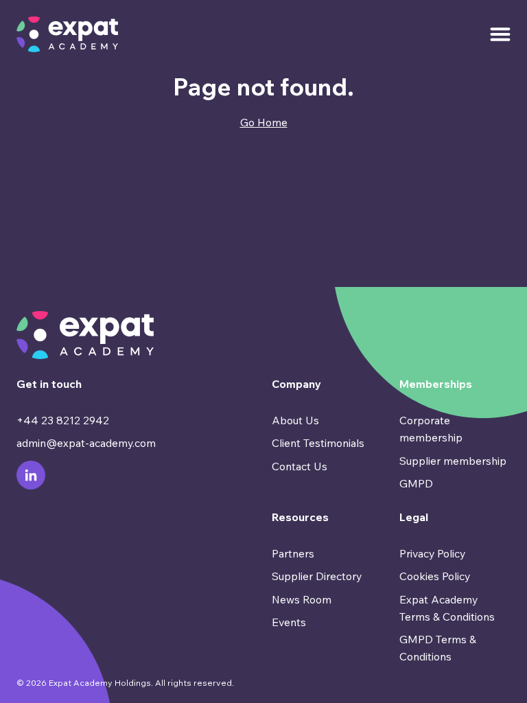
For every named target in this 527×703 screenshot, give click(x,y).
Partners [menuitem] (293, 553)
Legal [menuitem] (413, 517)
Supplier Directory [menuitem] (317, 576)
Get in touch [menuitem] (49, 384)
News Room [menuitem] (301, 599)
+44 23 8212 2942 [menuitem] (62, 420)
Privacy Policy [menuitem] (432, 553)
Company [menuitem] (296, 384)
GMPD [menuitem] (416, 483)
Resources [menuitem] (300, 517)
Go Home (264, 122)
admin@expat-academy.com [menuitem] (86, 443)
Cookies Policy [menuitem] (434, 576)
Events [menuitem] (289, 622)
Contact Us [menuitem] (299, 466)
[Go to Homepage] (67, 34)
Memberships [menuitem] (435, 384)
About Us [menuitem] (295, 420)
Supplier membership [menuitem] (452, 461)
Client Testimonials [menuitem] (318, 443)
